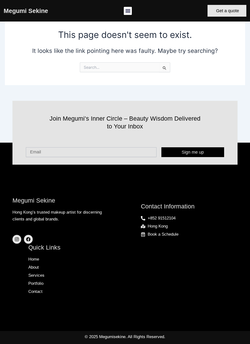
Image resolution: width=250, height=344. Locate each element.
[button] (128, 11)
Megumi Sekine (26, 10)
